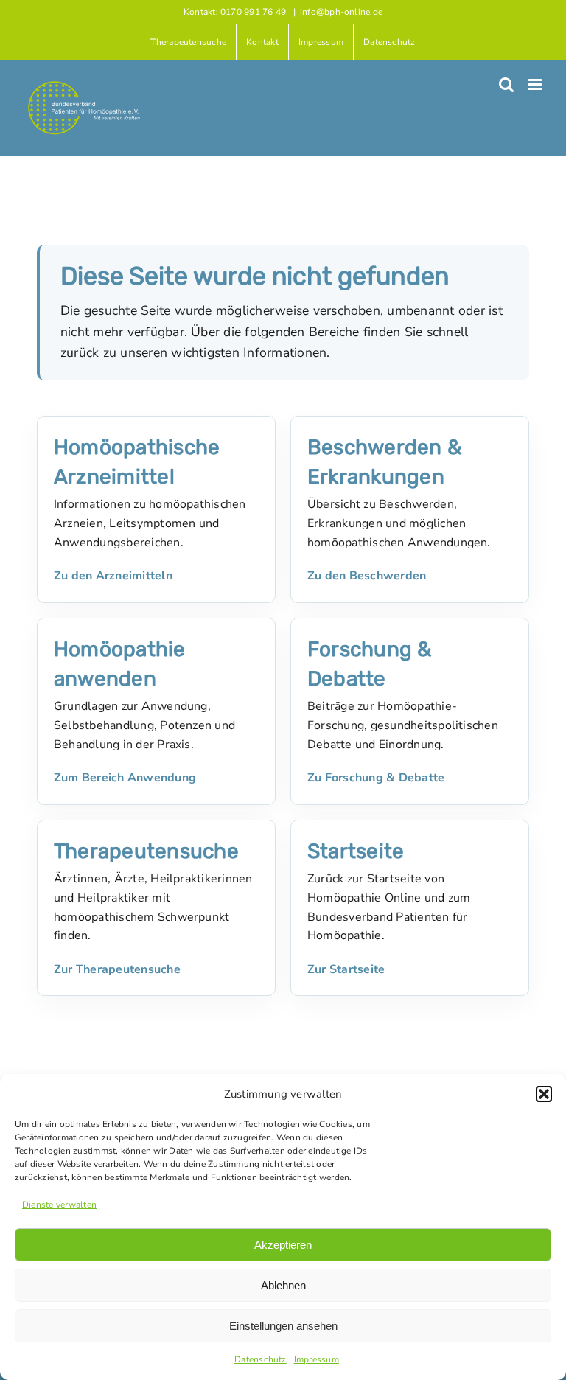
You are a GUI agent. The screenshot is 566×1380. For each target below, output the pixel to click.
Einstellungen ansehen (283, 1326)
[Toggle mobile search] (506, 84)
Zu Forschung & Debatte (375, 778)
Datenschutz (260, 1359)
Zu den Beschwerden (366, 576)
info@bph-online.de (341, 12)
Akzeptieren (283, 1244)
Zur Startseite (346, 969)
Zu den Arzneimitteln (113, 576)
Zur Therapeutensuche (117, 969)
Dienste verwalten (59, 1204)
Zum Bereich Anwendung (125, 778)
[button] (544, 1094)
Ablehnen (283, 1285)
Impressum (316, 1359)
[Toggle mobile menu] (536, 84)
